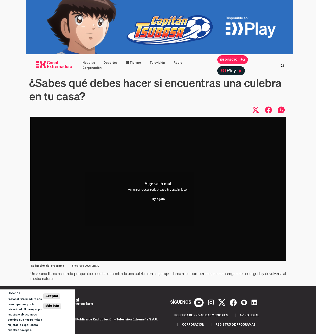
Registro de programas (236, 324)
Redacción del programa (47, 265)
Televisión (157, 62)
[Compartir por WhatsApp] (281, 109)
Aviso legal (249, 315)
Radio (178, 62)
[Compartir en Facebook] (268, 109)
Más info (52, 306)
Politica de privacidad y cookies (201, 315)
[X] (222, 302)
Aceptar (51, 296)
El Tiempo (133, 62)
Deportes (111, 62)
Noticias (89, 62)
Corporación (92, 68)
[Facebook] (234, 302)
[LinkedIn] (254, 302)
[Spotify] (244, 302)
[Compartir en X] (255, 109)
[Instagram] (211, 302)
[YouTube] (199, 302)
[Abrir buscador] (282, 65)
